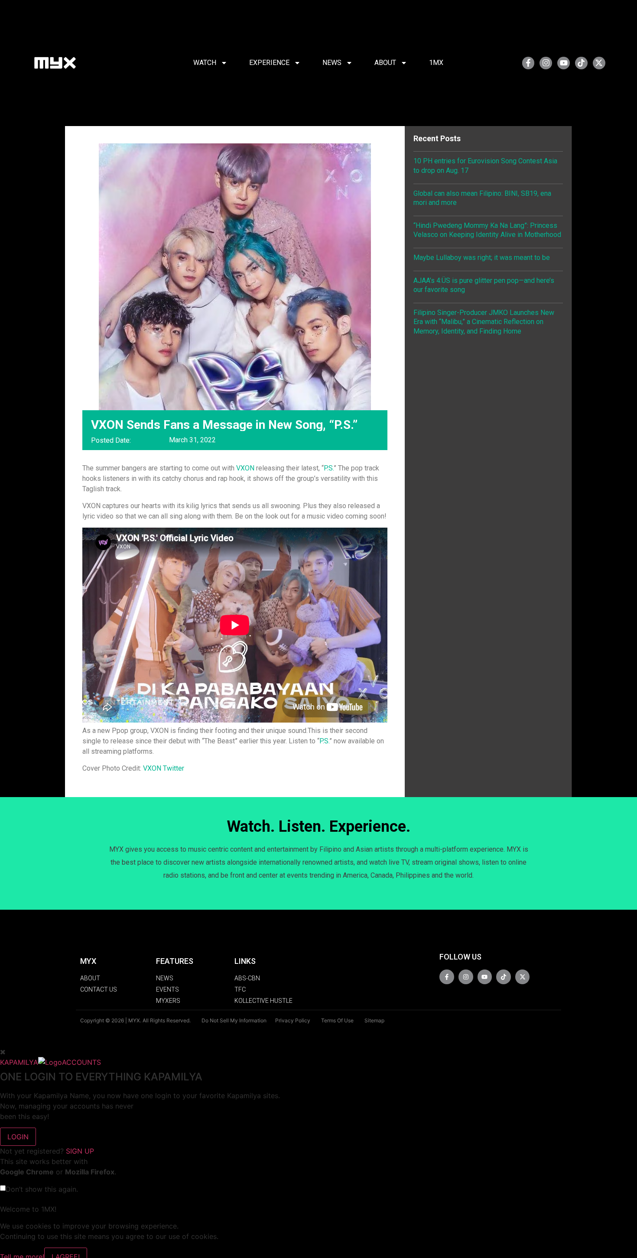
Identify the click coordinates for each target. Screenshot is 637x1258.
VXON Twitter (163, 768)
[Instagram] (546, 63)
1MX (436, 62)
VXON (245, 468)
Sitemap (374, 1020)
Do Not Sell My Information (234, 1020)
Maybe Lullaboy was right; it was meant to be (481, 257)
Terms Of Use (337, 1020)
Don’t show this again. (42, 1189)
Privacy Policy (292, 1020)
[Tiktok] (581, 63)
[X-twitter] (599, 63)
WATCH (204, 62)
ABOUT (385, 62)
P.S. (329, 468)
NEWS (331, 62)
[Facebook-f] (528, 63)
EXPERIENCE (269, 62)
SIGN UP (80, 1151)
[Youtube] (563, 63)
